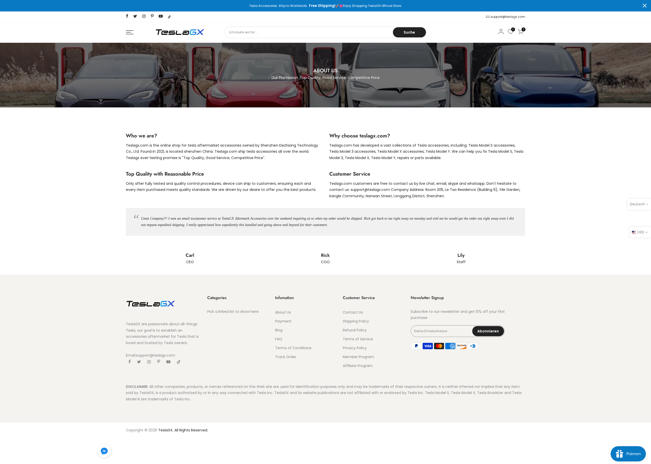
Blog (279, 330)
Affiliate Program (358, 365)
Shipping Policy (356, 321)
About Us (283, 312)
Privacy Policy (355, 347)
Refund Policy (355, 330)
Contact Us (353, 312)
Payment (283, 321)
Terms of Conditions (293, 347)
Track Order (285, 356)
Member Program (358, 356)
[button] (104, 451)
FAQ (278, 339)
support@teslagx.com (508, 17)
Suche (409, 32)
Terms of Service (358, 339)
